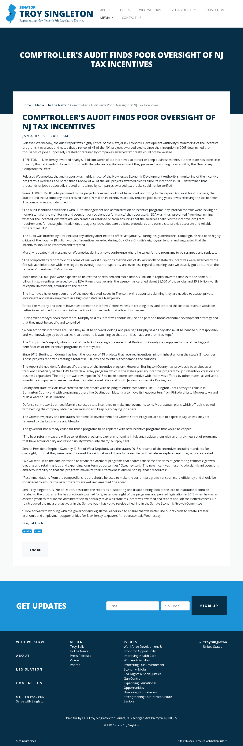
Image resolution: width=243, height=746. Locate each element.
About (105, 10)
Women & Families (137, 660)
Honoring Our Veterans (141, 692)
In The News (57, 105)
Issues (125, 10)
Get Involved (182, 10)
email (33, 741)
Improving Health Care (140, 656)
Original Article (32, 523)
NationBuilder (219, 741)
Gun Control (132, 678)
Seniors (129, 701)
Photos (75, 665)
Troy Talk (77, 646)
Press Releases (80, 656)
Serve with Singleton (30, 701)
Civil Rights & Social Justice (142, 674)
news (38, 531)
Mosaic (190, 741)
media (27, 531)
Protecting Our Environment (144, 665)
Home (26, 105)
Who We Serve (150, 10)
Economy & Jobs (135, 669)
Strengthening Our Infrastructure (148, 697)
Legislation (214, 10)
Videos (74, 660)
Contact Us (131, 18)
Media (105, 18)
